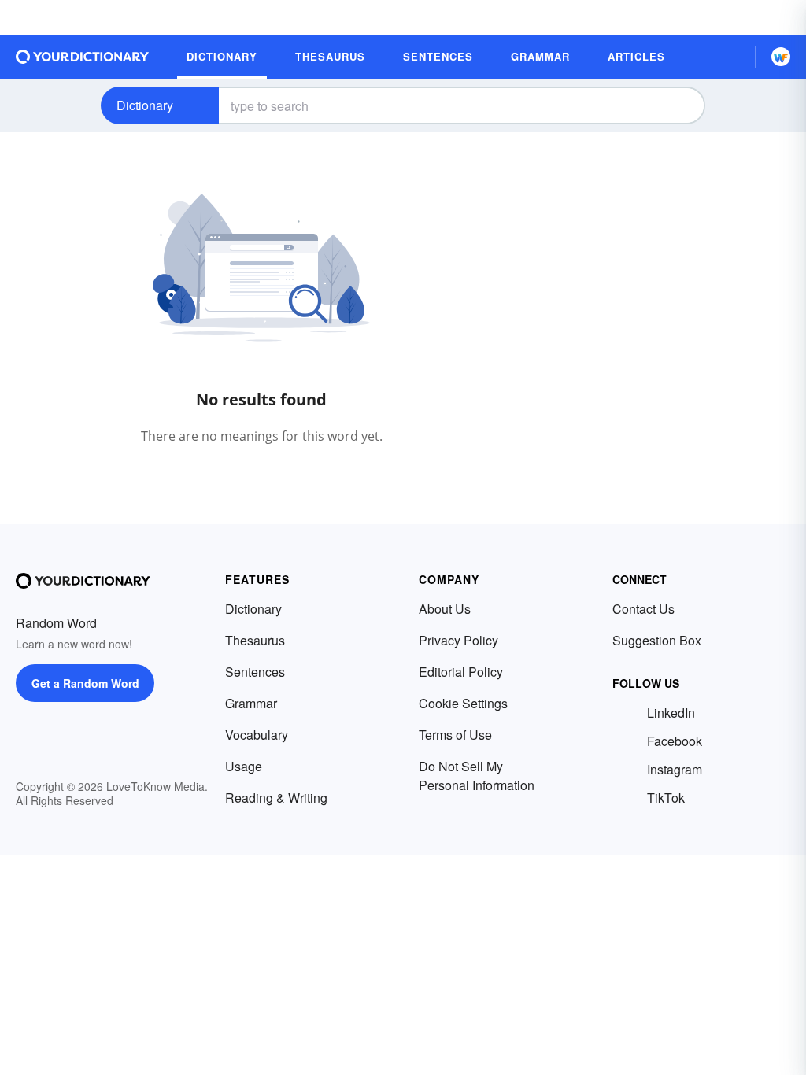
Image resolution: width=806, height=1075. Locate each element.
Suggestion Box (656, 640)
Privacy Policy (458, 640)
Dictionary (144, 105)
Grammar (251, 703)
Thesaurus (255, 640)
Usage (243, 766)
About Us (445, 609)
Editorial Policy (461, 672)
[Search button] (680, 105)
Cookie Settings (463, 703)
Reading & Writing (276, 798)
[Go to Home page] (83, 57)
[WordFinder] (780, 56)
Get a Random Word (85, 683)
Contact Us (643, 609)
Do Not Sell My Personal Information (476, 775)
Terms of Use (455, 735)
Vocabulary (256, 735)
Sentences (255, 672)
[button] (729, 56)
